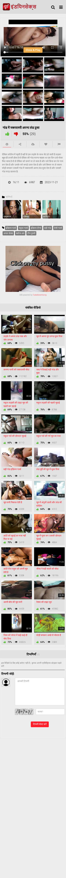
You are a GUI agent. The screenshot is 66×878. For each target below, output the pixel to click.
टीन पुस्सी (31, 233)
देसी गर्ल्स (58, 228)
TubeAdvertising (40, 295)
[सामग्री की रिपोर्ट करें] (58, 144)
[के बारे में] (7, 144)
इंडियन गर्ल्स (11, 228)
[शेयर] (20, 144)
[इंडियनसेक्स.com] (20, 6)
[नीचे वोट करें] (16, 134)
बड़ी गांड (47, 228)
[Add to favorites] (45, 144)
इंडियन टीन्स (36, 228)
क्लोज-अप (20, 233)
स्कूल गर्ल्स (23, 228)
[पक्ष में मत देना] (7, 134)
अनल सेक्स (8, 233)
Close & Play (33, 50)
